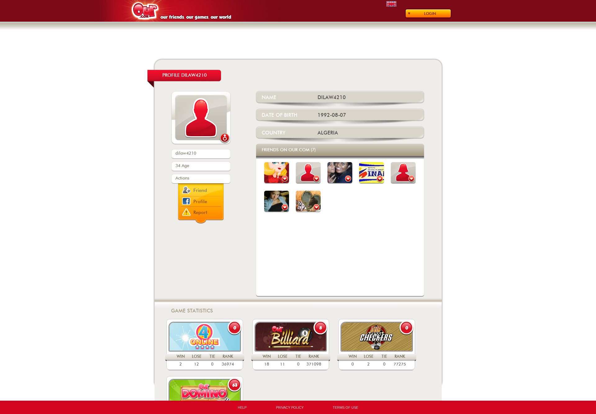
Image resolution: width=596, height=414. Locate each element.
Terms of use (345, 407)
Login (430, 14)
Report (200, 212)
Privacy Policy (290, 407)
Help (242, 407)
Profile (200, 201)
